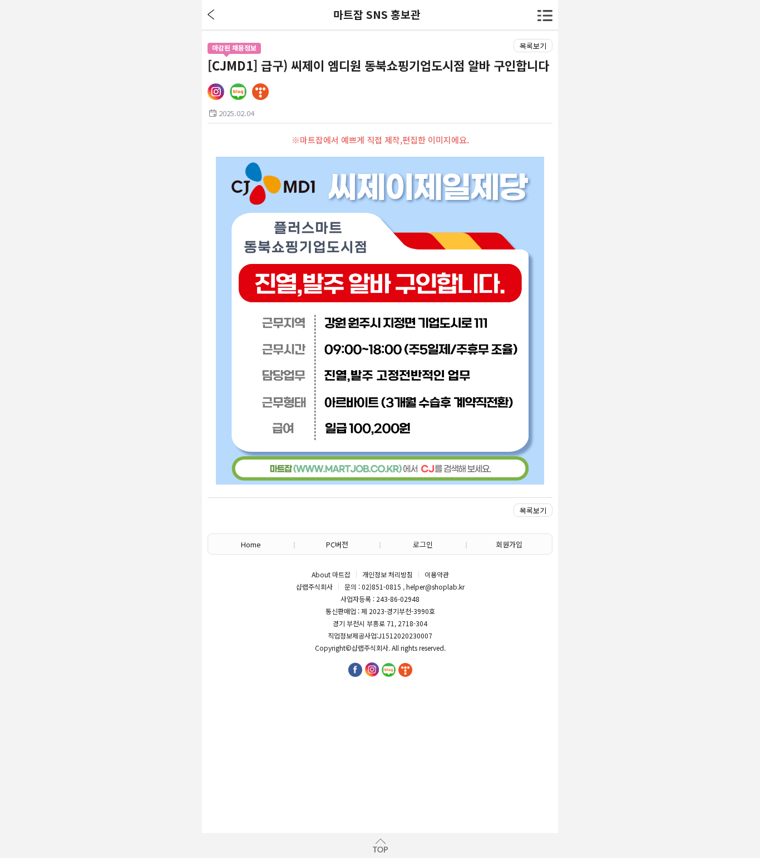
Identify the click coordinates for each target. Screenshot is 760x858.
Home (251, 544)
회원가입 (509, 544)
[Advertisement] (380, 744)
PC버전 (337, 544)
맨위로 (380, 845)
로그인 (423, 544)
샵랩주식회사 (370, 648)
